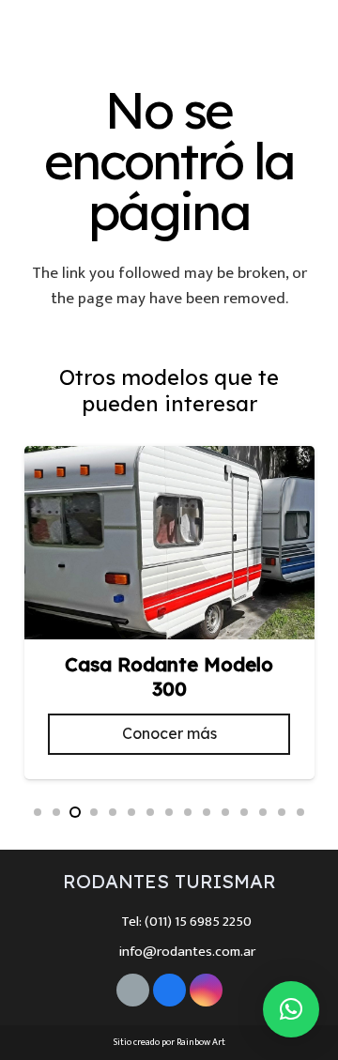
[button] (37, 812)
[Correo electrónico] (132, 990)
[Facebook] (220, 30)
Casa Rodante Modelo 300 (169, 677)
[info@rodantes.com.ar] (100, 951)
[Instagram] (250, 30)
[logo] (77, 30)
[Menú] (311, 30)
